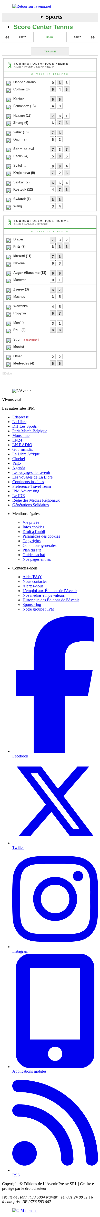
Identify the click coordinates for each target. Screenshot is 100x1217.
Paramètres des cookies (41, 536)
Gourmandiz (22, 449)
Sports (53, 16)
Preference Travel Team (31, 486)
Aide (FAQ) (32, 577)
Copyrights (32, 541)
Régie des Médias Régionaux (36, 500)
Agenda (18, 468)
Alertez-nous (33, 586)
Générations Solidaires (30, 505)
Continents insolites (28, 482)
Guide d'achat (34, 555)
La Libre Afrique (26, 454)
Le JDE (18, 495)
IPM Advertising (25, 491)
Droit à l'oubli (34, 531)
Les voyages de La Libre (32, 477)
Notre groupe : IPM (38, 609)
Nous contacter (35, 581)
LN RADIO (22, 445)
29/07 (22, 37)
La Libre (19, 421)
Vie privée (31, 522)
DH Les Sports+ (25, 426)
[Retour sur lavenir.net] (50, 6)
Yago (16, 463)
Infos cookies (33, 527)
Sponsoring (32, 604)
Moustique (20, 435)
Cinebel (18, 458)
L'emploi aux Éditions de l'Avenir (50, 590)
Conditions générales (39, 545)
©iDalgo (7, 373)
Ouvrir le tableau (50, 74)
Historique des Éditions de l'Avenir (51, 600)
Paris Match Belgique (29, 431)
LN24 (17, 440)
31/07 (77, 37)
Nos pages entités (37, 559)
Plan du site (32, 550)
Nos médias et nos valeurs (44, 595)
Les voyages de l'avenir (31, 472)
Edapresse (20, 417)
